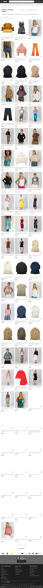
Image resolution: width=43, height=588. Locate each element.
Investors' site (17, 572)
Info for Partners (32, 574)
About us (16, 567)
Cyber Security (17, 574)
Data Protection (3, 577)
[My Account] (36, 1)
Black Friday (31, 572)
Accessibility (40, 586)
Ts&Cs (36, 586)
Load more (21, 548)
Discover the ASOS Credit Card (34, 575)
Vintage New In (23, 9)
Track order (3, 569)
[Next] (40, 10)
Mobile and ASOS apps (33, 567)
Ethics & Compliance (4, 578)
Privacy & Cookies (32, 586)
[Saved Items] (39, 1)
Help (2, 567)
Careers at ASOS (18, 569)
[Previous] (18, 10)
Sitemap (2, 575)
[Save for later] (13, 34)
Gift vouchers (32, 569)
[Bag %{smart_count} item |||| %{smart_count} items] (41, 1)
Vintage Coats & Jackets (31, 9)
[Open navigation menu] (1, 1)
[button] (12, 584)
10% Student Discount (4, 574)
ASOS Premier (3, 572)
